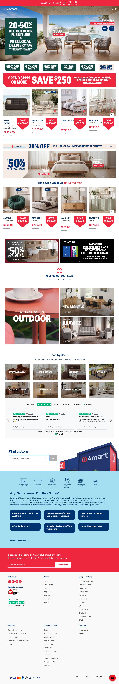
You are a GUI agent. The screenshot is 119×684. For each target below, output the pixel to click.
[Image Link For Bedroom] (31, 67)
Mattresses (83, 599)
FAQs (46, 630)
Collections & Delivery (51, 658)
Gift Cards (82, 613)
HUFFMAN (94, 218)
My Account (83, 630)
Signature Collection (86, 581)
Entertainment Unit (66, 222)
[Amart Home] (11, 9)
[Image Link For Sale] (101, 389)
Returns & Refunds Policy (17, 633)
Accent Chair (8, 221)
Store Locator (48, 585)
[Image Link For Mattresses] (87, 67)
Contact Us (48, 599)
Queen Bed (65, 126)
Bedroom (82, 595)
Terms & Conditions (15, 630)
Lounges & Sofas (85, 585)
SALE (81, 620)
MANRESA (36, 218)
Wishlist (81, 633)
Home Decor (83, 609)
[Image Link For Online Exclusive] (106, 67)
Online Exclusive (85, 616)
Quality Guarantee (50, 637)
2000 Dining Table (96, 123)
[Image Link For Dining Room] (45, 371)
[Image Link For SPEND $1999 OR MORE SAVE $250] (59, 80)
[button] (3, 33)
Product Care (48, 644)
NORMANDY (94, 120)
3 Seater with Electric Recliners (9, 127)
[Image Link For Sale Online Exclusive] (59, 164)
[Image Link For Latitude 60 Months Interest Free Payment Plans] (87, 250)
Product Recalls (49, 662)
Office (81, 606)
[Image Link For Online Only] (73, 389)
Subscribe (62, 565)
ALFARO (7, 218)
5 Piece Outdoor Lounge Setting (38, 124)
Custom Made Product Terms (18, 641)
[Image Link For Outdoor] (68, 67)
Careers (46, 588)
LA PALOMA (37, 120)
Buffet (91, 221)
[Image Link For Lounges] (12, 67)
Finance (11, 644)
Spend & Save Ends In (59, 3)
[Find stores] (53, 458)
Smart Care (48, 648)
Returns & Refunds (50, 633)
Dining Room (83, 592)
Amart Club (48, 602)
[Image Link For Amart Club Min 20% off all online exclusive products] (59, 146)
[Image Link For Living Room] (17, 371)
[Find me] (46, 458)
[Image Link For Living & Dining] (50, 67)
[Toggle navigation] (3, 9)
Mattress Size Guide (51, 651)
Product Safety (49, 641)
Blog (45, 592)
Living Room (83, 588)
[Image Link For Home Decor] (45, 389)
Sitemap (47, 595)
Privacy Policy (13, 637)
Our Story (47, 581)
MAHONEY (65, 218)
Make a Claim (48, 665)
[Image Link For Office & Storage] (17, 389)
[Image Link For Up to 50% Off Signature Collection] (32, 250)
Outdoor (82, 602)
